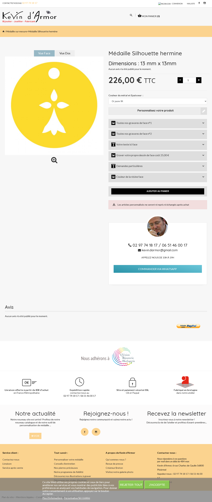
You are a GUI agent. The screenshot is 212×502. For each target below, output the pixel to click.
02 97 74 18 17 (146, 245)
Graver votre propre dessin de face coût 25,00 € (140, 155)
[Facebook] (164, 3)
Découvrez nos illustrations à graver (72, 476)
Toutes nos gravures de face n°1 (131, 122)
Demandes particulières (127, 165)
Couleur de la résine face (127, 176)
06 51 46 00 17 (174, 245)
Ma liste (191, 3)
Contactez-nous (10, 459)
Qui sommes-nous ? (116, 459)
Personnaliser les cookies (77, 498)
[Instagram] (205, 2)
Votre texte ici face (124, 144)
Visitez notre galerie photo (119, 472)
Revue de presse (114, 463)
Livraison (7, 463)
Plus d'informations (52, 498)
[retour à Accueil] (3, 31)
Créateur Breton (114, 467)
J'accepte (157, 484)
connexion (177, 3)
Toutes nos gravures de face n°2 (131, 133)
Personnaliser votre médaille (68, 459)
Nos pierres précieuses (66, 467)
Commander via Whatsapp (157, 268)
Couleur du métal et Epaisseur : (125, 95)
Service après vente (12, 467)
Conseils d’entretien (64, 463)
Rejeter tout (131, 484)
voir (36, 436)
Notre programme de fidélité (68, 472)
